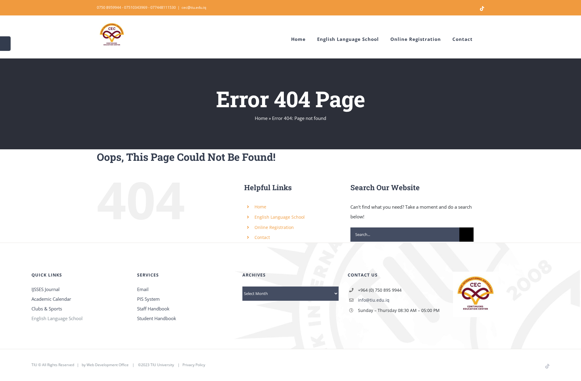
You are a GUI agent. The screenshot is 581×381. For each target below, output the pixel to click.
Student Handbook (156, 318)
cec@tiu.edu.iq (194, 7)
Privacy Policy (193, 364)
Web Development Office (108, 364)
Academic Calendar (51, 299)
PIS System (148, 299)
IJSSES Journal (45, 289)
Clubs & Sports (46, 309)
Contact (262, 237)
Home (261, 118)
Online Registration (274, 227)
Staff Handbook (153, 309)
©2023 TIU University (156, 364)
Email (143, 289)
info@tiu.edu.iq (373, 300)
